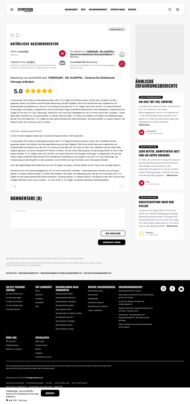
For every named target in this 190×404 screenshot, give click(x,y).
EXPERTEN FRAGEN (117, 9)
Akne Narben (93, 295)
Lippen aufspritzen (95, 310)
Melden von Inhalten (14, 349)
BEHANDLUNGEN (71, 9)
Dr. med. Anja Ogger (13, 298)
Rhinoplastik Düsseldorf (65, 305)
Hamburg (38, 299)
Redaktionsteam (12, 345)
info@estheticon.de (34, 378)
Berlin (37, 291)
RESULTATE (132, 9)
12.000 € (31, 62)
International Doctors (43, 357)
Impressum (58, 386)
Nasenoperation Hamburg (66, 301)
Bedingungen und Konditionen (40, 386)
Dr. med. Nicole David (14, 294)
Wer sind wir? (11, 341)
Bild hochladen (113, 233)
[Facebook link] (172, 289)
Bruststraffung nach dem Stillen (156, 204)
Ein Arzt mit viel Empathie (156, 102)
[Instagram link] (163, 289)
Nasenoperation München (66, 298)
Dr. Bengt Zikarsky (13, 309)
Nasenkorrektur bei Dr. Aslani (130, 291)
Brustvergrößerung (150, 97)
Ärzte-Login (39, 341)
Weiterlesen (144, 125)
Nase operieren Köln (63, 309)
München (39, 295)
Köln (37, 306)
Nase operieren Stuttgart (65, 321)
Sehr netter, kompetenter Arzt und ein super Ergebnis (159, 153)
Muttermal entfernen (96, 302)
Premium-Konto (41, 345)
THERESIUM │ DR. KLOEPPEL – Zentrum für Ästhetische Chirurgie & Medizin (22, 394)
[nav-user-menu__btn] (177, 9)
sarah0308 (23, 51)
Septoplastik (93, 299)
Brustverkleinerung (95, 291)
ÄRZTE (83, 9)
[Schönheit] (26, 10)
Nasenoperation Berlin (64, 294)
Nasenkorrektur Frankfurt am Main (69, 313)
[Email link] (181, 289)
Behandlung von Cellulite (98, 306)
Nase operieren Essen (64, 325)
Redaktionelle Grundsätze (16, 386)
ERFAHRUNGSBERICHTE (98, 9)
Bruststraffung (148, 147)
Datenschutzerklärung (15, 383)
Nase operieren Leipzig (64, 329)
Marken (38, 349)
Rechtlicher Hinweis (79, 383)
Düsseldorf (39, 302)
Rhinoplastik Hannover (64, 317)
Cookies (49, 383)
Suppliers (39, 353)
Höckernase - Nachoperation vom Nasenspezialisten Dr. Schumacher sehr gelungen (134, 317)
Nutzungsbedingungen (35, 383)
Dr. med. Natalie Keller (14, 305)
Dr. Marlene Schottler (14, 301)
